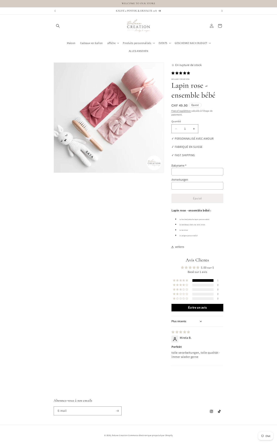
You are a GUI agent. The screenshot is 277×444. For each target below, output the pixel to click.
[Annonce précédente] (55, 11)
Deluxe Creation (120, 435)
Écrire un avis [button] (197, 308)
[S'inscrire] (117, 410)
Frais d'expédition (181, 110)
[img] (180, 332)
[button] (58, 26)
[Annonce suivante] (222, 11)
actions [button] (179, 246)
